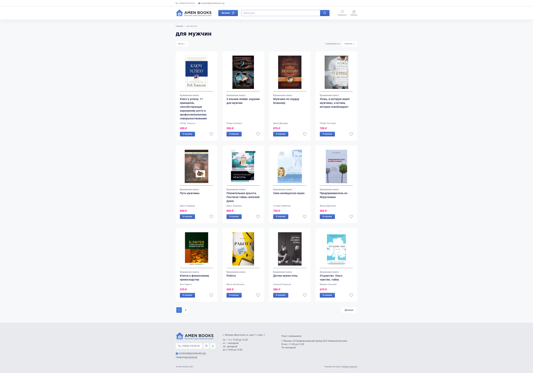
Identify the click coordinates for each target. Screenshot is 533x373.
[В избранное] (211, 134)
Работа (231, 275)
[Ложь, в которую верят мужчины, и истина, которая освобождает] (336, 74)
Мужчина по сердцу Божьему (286, 101)
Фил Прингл (186, 284)
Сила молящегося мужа (289, 193)
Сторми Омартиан (282, 206)
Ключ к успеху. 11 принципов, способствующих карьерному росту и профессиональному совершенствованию (193, 108)
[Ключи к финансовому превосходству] (196, 250)
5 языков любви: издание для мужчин (243, 101)
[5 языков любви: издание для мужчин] (243, 74)
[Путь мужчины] (196, 168)
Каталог (226, 13)
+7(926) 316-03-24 (186, 3)
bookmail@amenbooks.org (212, 3)
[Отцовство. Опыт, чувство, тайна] (336, 250)
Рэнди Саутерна (234, 123)
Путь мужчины (190, 193)
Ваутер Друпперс (328, 206)
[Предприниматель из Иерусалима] (336, 168)
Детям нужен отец (285, 275)
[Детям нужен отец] (289, 250)
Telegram (186, 357)
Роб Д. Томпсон (187, 123)
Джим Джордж (280, 123)
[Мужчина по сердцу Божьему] (289, 74)
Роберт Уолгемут (328, 123)
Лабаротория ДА (349, 367)
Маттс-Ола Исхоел (235, 284)
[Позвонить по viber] (206, 346)
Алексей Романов (282, 284)
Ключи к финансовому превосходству (194, 277)
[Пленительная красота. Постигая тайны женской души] (243, 168)
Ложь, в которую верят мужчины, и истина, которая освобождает (335, 102)
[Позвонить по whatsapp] (213, 346)
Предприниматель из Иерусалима (333, 195)
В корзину (187, 134)
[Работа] (243, 250)
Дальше (349, 310)
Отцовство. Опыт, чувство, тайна (331, 277)
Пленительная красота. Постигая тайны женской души (243, 197)
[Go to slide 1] (196, 91)
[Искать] (325, 13)
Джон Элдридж (187, 206)
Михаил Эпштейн (328, 284)
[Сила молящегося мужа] (289, 168)
